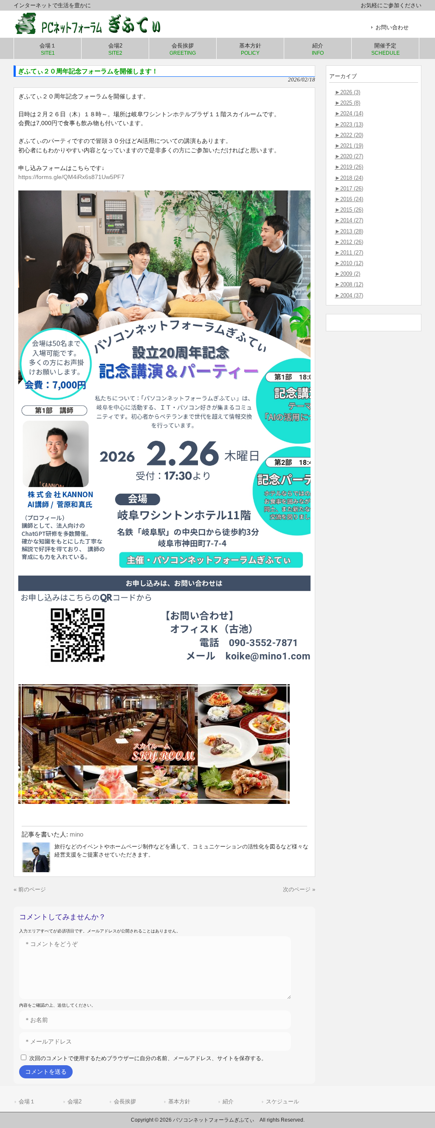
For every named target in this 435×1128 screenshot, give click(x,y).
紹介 (228, 1101)
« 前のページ (30, 889)
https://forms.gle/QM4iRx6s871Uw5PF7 (71, 177)
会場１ (27, 1101)
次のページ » (299, 889)
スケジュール (282, 1101)
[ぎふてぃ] (94, 31)
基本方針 (179, 1101)
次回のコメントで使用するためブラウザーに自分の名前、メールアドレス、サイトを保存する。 (148, 1058)
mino (76, 834)
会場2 (75, 1101)
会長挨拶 (125, 1101)
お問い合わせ (392, 27)
